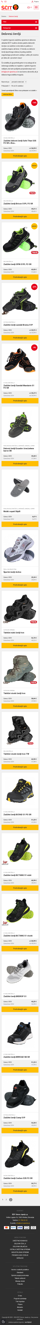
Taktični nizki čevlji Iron (13, 633)
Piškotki (20, 1284)
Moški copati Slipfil (11, 511)
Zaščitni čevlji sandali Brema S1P (18, 325)
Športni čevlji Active (12, 572)
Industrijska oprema (20, 1252)
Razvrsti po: (5, 82)
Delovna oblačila (20, 1246)
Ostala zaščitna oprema (20, 1249)
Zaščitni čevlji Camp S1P (14, 1117)
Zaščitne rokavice (20, 1241)
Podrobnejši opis (20, 156)
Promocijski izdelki (20, 1255)
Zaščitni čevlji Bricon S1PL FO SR (18, 203)
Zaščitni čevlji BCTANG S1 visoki (18, 936)
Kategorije (7, 28)
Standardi (20, 1272)
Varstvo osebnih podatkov (20, 1270)
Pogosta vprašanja (20, 1298)
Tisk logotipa (20, 1301)
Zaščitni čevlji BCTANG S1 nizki (17, 875)
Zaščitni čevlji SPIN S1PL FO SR (17, 264)
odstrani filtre (7, 94)
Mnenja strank (20, 1281)
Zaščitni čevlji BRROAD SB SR (16, 1057)
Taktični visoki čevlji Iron (14, 693)
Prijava (36, 2)
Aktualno (20, 1307)
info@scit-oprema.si (9, 72)
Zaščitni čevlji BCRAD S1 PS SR (17, 814)
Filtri (4, 22)
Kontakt (20, 1310)
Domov (3, 16)
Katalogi (20, 1258)
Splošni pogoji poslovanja (20, 1275)
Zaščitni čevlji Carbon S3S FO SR (18, 1178)
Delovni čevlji (20, 1244)
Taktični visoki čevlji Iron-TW (16, 754)
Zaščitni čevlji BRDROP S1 (15, 996)
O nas (20, 1296)
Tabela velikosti (20, 1278)
